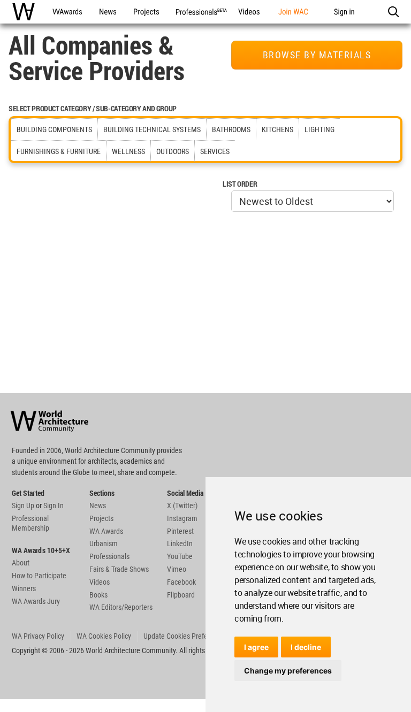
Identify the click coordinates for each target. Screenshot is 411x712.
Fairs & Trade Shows (119, 569)
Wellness (128, 151)
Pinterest (180, 531)
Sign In (53, 505)
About (20, 562)
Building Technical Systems (152, 129)
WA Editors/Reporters (121, 607)
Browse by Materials (317, 54)
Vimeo (176, 569)
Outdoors (172, 151)
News (97, 505)
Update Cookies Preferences (185, 636)
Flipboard (181, 595)
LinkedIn (180, 543)
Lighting (319, 129)
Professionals (109, 556)
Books (98, 595)
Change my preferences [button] (288, 670)
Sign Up (23, 505)
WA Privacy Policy (38, 636)
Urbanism (103, 543)
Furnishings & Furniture (59, 151)
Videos (99, 582)
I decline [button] (306, 647)
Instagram (182, 518)
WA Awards (106, 531)
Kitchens (277, 129)
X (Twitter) (182, 505)
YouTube (180, 556)
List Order (240, 184)
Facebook (181, 582)
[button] (393, 12)
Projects (101, 518)
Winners (24, 588)
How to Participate (39, 575)
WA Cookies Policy (104, 636)
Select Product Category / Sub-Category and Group (93, 108)
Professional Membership (30, 523)
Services (215, 151)
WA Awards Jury (36, 601)
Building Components (54, 129)
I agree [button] (256, 647)
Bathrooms (231, 129)
